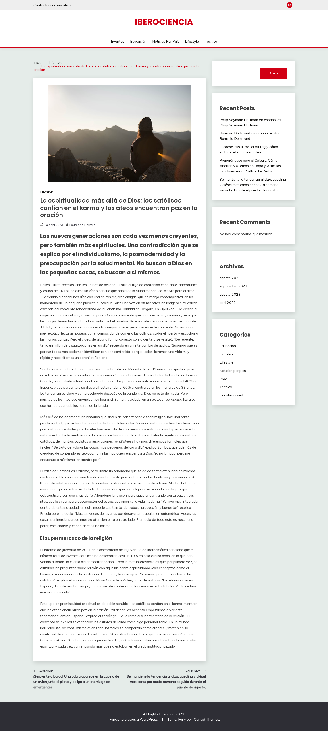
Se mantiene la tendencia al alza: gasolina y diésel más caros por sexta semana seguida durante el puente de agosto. (253, 184)
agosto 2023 (230, 294)
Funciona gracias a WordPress (134, 719)
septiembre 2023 (233, 286)
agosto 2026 (230, 277)
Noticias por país (165, 41)
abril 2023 (228, 302)
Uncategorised (231, 395)
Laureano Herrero (82, 225)
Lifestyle (192, 41)
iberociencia (164, 22)
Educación (138, 41)
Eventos (117, 41)
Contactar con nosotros (52, 5)
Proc (223, 379)
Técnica (211, 41)
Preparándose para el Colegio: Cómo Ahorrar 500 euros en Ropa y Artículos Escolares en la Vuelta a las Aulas (250, 165)
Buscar (274, 73)
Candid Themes (206, 719)
